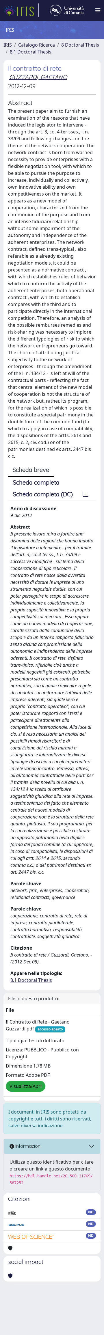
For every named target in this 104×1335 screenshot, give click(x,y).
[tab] (85, 494)
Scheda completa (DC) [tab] (43, 494)
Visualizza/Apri (26, 1086)
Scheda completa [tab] (36, 482)
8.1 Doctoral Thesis (30, 52)
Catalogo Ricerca (36, 45)
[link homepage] (21, 10)
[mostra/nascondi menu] (98, 10)
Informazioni (27, 1146)
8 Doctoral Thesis (80, 45)
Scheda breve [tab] (31, 469)
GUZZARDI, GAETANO (38, 77)
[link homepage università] (66, 10)
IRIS (7, 45)
